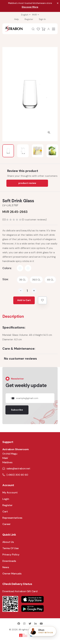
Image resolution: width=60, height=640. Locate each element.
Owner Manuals (11, 573)
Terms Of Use (10, 548)
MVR (34, 14)
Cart (5, 511)
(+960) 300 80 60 (17, 474)
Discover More (30, 6)
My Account (10, 492)
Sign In (42, 19)
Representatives (12, 517)
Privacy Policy (10, 554)
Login (5, 499)
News (5, 567)
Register (29, 19)
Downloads (9, 561)
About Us (8, 542)
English (24, 14)
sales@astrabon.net (18, 468)
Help (16, 19)
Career (6, 524)
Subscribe (17, 409)
